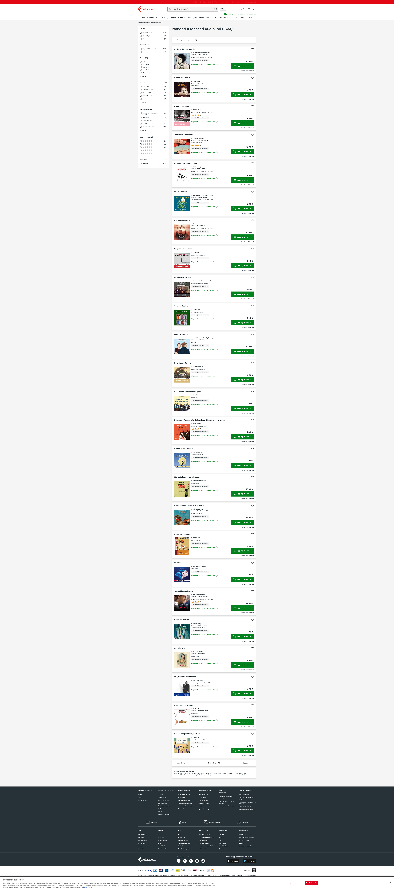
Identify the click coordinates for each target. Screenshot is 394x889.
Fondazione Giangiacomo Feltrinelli (247, 803)
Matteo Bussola (198, 452)
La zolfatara (179, 648)
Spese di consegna (205, 809)
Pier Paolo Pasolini (208, 195)
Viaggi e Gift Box (244, 840)
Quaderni (222, 849)
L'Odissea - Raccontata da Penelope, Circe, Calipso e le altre (199, 420)
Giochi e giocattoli (204, 834)
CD (159, 834)
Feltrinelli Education (245, 807)
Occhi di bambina (181, 620)
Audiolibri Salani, (196, 455)
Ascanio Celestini (202, 710)
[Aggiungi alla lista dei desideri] (252, 49)
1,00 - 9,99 (146, 64)
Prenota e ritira (162, 797)
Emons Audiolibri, (196, 255)
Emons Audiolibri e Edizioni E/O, (200, 112)
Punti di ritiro (219, 2)
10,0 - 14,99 (146, 67)
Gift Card (203, 2)
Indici (160, 812)
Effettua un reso (203, 800)
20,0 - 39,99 (146, 72)
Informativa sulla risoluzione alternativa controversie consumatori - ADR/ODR (197, 875)
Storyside (146, 117)
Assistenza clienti (250, 2)
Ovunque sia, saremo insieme (186, 163)
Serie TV (180, 846)
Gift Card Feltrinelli (163, 800)
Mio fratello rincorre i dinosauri (187, 477)
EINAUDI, (193, 86)
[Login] (255, 9)
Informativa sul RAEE (250, 875)
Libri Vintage (141, 843)
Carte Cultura (162, 803)
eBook (140, 846)
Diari (220, 837)
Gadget (241, 843)
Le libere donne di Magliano (185, 49)
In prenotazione (148, 52)
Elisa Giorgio (201, 169)
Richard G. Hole (148, 96)
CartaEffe (194, 2)
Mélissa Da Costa (198, 509)
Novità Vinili (161, 846)
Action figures (203, 849)
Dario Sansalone (202, 197)
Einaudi (145, 124)
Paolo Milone (197, 709)
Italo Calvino (197, 195)
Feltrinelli (145, 163)
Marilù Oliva (197, 423)
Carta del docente (164, 806)
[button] (215, 9)
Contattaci (202, 806)
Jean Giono (196, 737)
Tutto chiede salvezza (183, 591)
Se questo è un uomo (183, 249)
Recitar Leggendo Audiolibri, (199, 283)
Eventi (227, 2)
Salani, (193, 398)
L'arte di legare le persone (185, 705)
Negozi (210, 2)
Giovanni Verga (148, 90)
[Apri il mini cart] (248, 9)
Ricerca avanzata (223, 9)
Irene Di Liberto (198, 652)
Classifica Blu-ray (184, 843)
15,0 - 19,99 (146, 70)
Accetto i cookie (311, 883)
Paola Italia (197, 53)
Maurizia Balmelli (198, 338)
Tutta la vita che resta (183, 135)
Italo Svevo (146, 99)
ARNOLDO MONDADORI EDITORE (150, 114)
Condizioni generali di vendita (226, 797)
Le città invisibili (180, 192)
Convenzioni (236, 2)
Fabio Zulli (200, 83)
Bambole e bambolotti (206, 846)
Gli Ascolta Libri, (195, 312)
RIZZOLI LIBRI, (194, 143)
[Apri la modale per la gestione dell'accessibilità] (254, 870)
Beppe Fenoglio (198, 366)
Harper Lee (196, 537)
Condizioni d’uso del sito (168, 875)
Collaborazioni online (185, 806)
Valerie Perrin (197, 110)
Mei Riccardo (201, 226)
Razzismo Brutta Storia (246, 810)
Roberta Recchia (198, 138)
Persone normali (181, 334)
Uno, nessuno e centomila (185, 677)
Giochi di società (204, 843)
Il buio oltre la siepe (182, 534)
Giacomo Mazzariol (199, 480)
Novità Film (181, 837)
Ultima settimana (148, 39)
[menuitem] (143, 18)
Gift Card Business (184, 800)
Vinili (159, 843)
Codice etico (158, 875)
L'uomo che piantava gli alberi (187, 734)
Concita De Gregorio (199, 566)
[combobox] (192, 9)
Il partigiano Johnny (182, 363)
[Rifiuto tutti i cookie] (390, 882)
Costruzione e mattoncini (206, 837)
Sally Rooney (209, 338)
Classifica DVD (183, 840)
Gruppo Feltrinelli (244, 794)
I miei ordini (202, 797)
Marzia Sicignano (198, 167)
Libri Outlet (141, 837)
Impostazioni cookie (295, 883)
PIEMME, (193, 656)
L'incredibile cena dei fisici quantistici (189, 391)
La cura (177, 563)
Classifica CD (162, 840)
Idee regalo (242, 834)
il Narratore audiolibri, (197, 426)
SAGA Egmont (147, 120)
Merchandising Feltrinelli (246, 837)
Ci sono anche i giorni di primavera (189, 506)
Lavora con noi (142, 800)
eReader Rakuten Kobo (246, 846)
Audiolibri (141, 849)
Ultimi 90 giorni (147, 33)
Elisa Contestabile (203, 511)
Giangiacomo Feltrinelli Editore (246, 798)
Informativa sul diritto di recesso (226, 802)
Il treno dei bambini (182, 78)
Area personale (203, 794)
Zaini (220, 840)
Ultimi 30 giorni (147, 36)
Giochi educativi (204, 840)
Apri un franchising (184, 794)
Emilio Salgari (147, 93)
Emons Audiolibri (148, 127)
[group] (226, 14)
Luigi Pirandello (147, 86)
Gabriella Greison (199, 395)
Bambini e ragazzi (184, 849)
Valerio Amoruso (202, 54)
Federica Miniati (202, 625)
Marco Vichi (196, 623)
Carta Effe (161, 794)
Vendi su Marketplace (185, 803)
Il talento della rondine (183, 448)
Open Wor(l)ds (223, 846)
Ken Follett (196, 224)
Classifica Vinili (163, 849)
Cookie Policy (87, 887)
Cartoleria (222, 834)
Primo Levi (196, 252)
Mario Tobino (205, 53)
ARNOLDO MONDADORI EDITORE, (200, 57)
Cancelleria (222, 843)
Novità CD (161, 837)
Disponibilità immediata (150, 49)
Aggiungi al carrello (243, 66)
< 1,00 (144, 62)
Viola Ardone (197, 81)
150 (219, 763)
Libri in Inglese (142, 840)
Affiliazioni (181, 797)
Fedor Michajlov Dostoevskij (202, 281)
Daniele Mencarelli (199, 595)
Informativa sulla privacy (227, 806)
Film (179, 834)
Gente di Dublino (181, 306)
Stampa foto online (164, 814)
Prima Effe (181, 809)
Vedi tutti (143, 76)
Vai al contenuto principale (146, 2)
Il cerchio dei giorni (182, 220)
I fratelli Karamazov (182, 277)
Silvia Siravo (200, 340)
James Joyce (197, 309)
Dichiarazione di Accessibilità (146, 875)
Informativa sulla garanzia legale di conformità (231, 875)
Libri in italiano (142, 834)
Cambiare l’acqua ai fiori (184, 106)
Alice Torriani (201, 653)
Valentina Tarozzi (202, 140)
